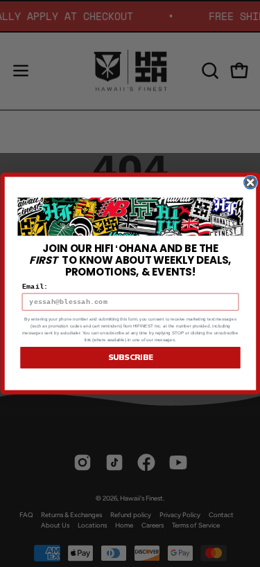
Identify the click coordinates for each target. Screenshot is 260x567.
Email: (34, 287)
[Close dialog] (250, 182)
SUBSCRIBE (130, 357)
